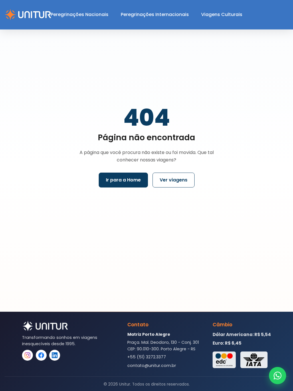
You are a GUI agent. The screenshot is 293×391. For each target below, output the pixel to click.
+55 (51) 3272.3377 (146, 357)
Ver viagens (173, 180)
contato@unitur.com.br (151, 365)
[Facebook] (41, 355)
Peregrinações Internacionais (155, 14)
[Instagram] (27, 355)
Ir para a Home (123, 180)
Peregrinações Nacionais (79, 14)
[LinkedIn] (54, 355)
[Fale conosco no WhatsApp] (277, 375)
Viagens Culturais (221, 14)
